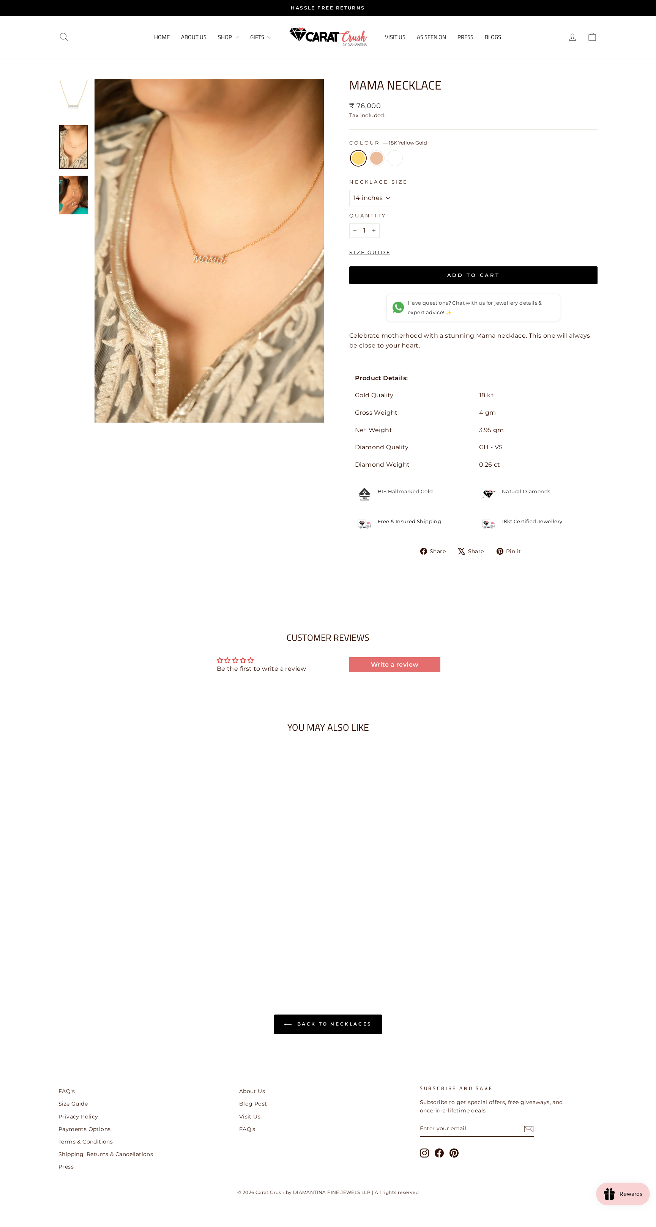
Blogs (493, 37)
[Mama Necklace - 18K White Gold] (133, 950)
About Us (194, 37)
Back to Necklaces (333, 1024)
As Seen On (431, 37)
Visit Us (249, 1117)
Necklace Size (378, 182)
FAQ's (66, 1091)
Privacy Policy (78, 1117)
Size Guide (73, 1104)
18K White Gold (394, 158)
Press (465, 37)
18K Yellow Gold (358, 158)
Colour (388, 143)
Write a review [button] (395, 664)
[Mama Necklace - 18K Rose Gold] (122, 950)
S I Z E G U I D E (369, 252)
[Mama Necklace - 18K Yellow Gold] (112, 950)
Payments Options (84, 1129)
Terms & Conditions (85, 1142)
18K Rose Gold (376, 158)
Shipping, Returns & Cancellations (105, 1154)
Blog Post (253, 1104)
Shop (225, 37)
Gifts (257, 37)
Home (162, 37)
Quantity (367, 216)
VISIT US (395, 37)
